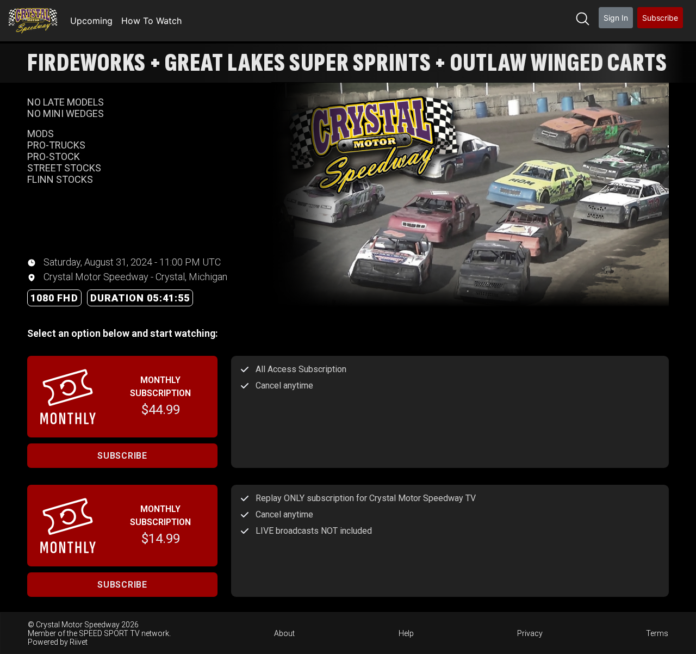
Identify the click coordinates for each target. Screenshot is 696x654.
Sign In (616, 17)
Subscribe (660, 17)
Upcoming (91, 20)
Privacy (530, 633)
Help (406, 633)
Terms (657, 633)
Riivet (79, 642)
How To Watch (151, 20)
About (284, 633)
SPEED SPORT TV (109, 633)
